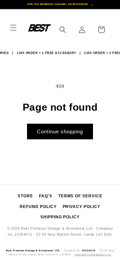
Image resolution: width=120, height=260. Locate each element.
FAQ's (45, 196)
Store (25, 196)
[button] (13, 27)
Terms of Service (80, 196)
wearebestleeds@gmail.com (93, 254)
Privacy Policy (81, 206)
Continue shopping (60, 131)
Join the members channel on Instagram (60, 4)
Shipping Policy (60, 217)
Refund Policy (38, 206)
